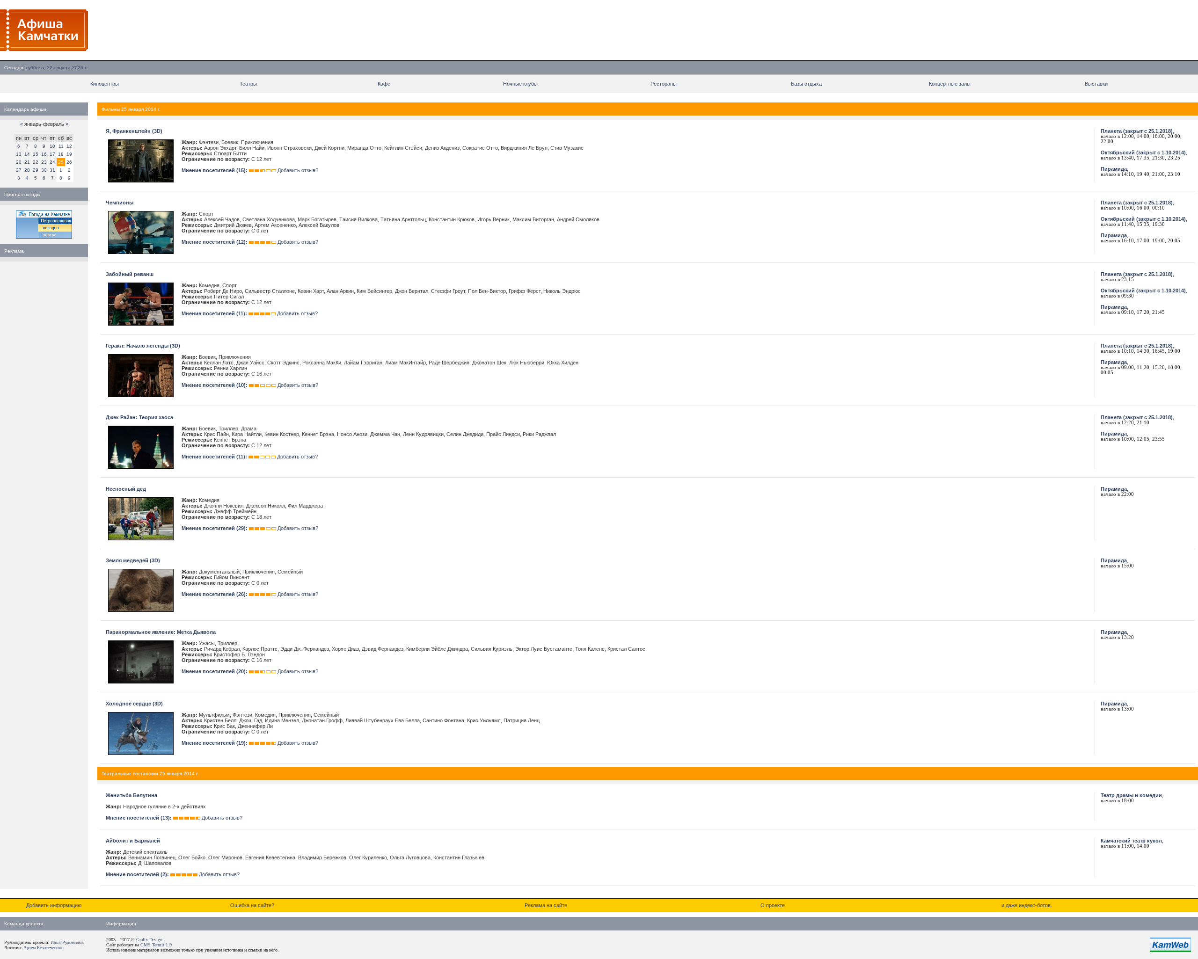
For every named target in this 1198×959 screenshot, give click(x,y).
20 (19, 162)
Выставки (1096, 84)
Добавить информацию (53, 905)
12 (69, 146)
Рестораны (663, 84)
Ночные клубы (520, 84)
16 (44, 154)
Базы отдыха (806, 84)
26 (69, 162)
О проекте (772, 905)
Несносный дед (126, 489)
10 (52, 146)
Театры (248, 84)
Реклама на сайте (546, 905)
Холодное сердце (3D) (134, 703)
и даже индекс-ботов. (1026, 905)
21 (27, 162)
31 (52, 170)
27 (19, 170)
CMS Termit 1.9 (156, 944)
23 (44, 162)
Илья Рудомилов (67, 942)
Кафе (384, 84)
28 (27, 170)
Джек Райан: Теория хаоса (139, 417)
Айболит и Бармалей (133, 840)
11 (61, 146)
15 (35, 154)
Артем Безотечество (42, 947)
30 (44, 170)
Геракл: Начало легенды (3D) (143, 346)
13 (19, 154)
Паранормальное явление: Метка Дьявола (161, 632)
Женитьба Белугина (131, 795)
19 (69, 154)
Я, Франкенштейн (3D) (134, 131)
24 (52, 162)
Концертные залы (950, 84)
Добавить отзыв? (298, 170)
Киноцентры (104, 84)
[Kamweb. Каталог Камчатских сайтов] (1170, 950)
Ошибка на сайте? (252, 905)
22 (35, 162)
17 (52, 154)
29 (35, 170)
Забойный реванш (129, 274)
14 (27, 154)
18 (61, 154)
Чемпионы (119, 202)
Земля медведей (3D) (133, 560)
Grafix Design (149, 939)
